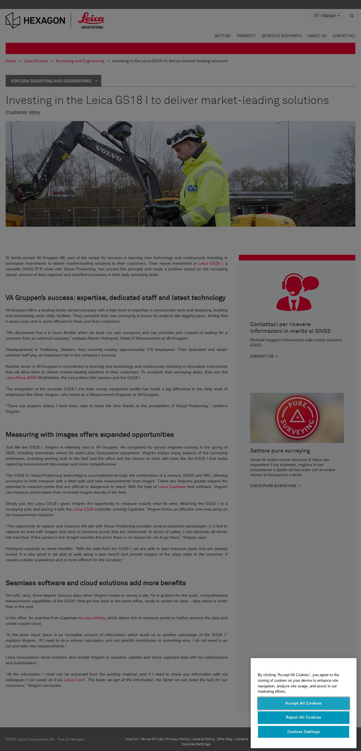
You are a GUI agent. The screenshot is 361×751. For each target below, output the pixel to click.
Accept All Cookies (303, 703)
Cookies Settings (303, 732)
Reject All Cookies (303, 717)
